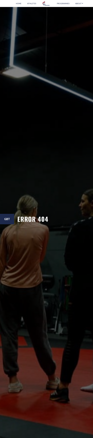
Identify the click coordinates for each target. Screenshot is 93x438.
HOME (18, 3)
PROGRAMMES (63, 3)
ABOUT (78, 3)
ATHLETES (31, 3)
